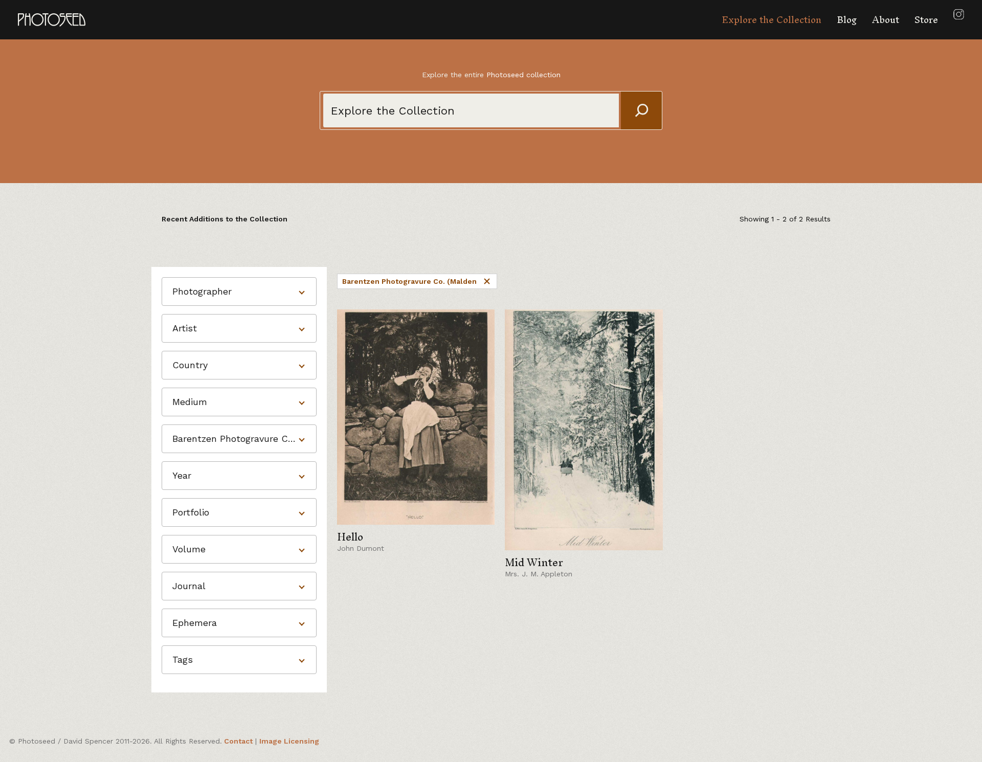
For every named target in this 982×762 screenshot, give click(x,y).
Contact (238, 741)
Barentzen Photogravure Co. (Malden (409, 281)
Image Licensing (289, 741)
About (885, 19)
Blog (847, 19)
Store (926, 19)
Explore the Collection (771, 19)
